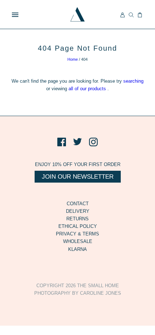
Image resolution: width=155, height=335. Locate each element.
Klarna (77, 249)
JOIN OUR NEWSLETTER (78, 176)
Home (72, 59)
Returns (77, 218)
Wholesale (77, 241)
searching (133, 81)
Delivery (77, 211)
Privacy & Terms (77, 234)
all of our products (87, 88)
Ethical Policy (77, 226)
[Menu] (15, 15)
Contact (78, 203)
